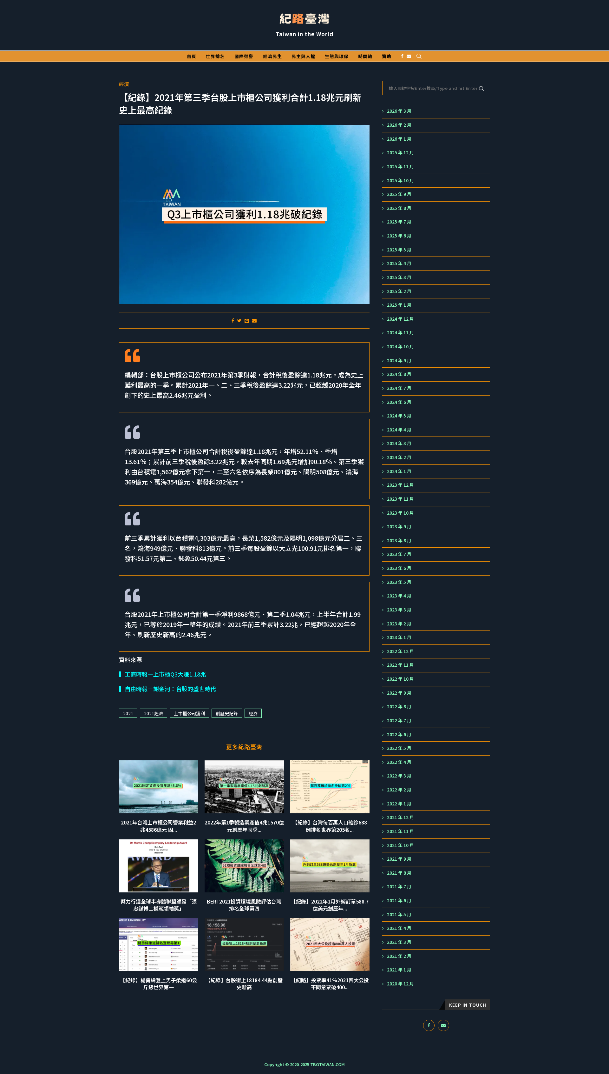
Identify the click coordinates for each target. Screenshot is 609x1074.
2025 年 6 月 (399, 236)
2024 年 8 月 (399, 374)
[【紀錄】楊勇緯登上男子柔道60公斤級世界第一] (158, 944)
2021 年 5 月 (399, 914)
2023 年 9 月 (399, 527)
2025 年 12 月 (400, 153)
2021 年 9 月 (399, 859)
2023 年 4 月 (399, 596)
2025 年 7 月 (399, 222)
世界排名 (215, 56)
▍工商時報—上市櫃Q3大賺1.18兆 (162, 674)
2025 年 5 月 (399, 250)
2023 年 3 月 (399, 610)
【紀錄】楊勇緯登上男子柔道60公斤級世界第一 (158, 983)
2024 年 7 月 (399, 388)
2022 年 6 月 (399, 734)
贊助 (386, 56)
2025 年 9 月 (399, 194)
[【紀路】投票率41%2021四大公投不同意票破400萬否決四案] (330, 944)
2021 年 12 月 (400, 817)
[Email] (409, 56)
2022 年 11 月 (400, 665)
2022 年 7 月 (399, 720)
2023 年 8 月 (399, 540)
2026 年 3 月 (399, 111)
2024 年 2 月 (399, 457)
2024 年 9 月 (399, 360)
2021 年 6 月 (399, 900)
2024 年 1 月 (399, 471)
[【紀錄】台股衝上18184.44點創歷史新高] (244, 944)
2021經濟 (153, 713)
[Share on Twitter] (239, 320)
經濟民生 (272, 56)
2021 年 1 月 (399, 970)
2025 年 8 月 (399, 208)
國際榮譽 (243, 56)
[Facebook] (402, 56)
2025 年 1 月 (399, 305)
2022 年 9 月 (399, 693)
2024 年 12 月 (400, 319)
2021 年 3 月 (399, 942)
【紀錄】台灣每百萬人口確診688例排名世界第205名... (329, 825)
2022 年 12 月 (400, 651)
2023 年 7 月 (399, 554)
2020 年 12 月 (400, 984)
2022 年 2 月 (399, 790)
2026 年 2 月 (399, 125)
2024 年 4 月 (399, 430)
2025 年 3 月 (399, 277)
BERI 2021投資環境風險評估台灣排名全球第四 (244, 904)
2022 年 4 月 (399, 762)
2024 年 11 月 (400, 333)
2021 (128, 713)
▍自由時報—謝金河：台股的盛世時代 (167, 688)
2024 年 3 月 (399, 443)
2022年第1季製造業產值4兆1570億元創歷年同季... (244, 825)
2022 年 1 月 (399, 804)
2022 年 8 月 (399, 707)
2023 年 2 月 (399, 624)
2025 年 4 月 (399, 263)
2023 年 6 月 (399, 568)
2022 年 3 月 (399, 776)
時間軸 (365, 56)
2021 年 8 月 (399, 873)
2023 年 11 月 (400, 499)
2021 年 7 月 (399, 887)
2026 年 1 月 (399, 139)
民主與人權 (303, 56)
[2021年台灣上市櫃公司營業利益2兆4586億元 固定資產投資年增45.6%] (158, 786)
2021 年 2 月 (399, 956)
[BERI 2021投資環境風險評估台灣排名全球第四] (244, 865)
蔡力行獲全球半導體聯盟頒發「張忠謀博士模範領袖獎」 (159, 904)
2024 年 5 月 (399, 416)
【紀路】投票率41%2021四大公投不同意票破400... (330, 983)
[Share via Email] (254, 320)
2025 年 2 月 (399, 291)
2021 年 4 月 (399, 928)
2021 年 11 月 (400, 831)
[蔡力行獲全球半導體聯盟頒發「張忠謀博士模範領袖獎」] (158, 865)
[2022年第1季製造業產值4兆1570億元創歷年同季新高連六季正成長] (244, 786)
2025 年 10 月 (400, 180)
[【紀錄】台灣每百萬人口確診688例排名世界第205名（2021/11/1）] (330, 786)
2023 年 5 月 (399, 582)
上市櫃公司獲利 (189, 713)
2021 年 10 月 (400, 845)
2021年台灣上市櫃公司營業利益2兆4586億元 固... (158, 825)
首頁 (191, 56)
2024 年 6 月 (399, 402)
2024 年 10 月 (400, 347)
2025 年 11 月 (400, 166)
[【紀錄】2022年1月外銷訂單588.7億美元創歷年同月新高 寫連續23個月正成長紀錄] (330, 865)
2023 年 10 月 (400, 513)
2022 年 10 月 (400, 679)
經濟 (124, 84)
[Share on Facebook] (233, 320)
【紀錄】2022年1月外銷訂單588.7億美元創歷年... (330, 904)
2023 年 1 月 (399, 637)
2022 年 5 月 (399, 748)
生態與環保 (337, 56)
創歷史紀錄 (227, 713)
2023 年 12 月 (400, 485)
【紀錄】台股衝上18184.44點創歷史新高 (244, 983)
